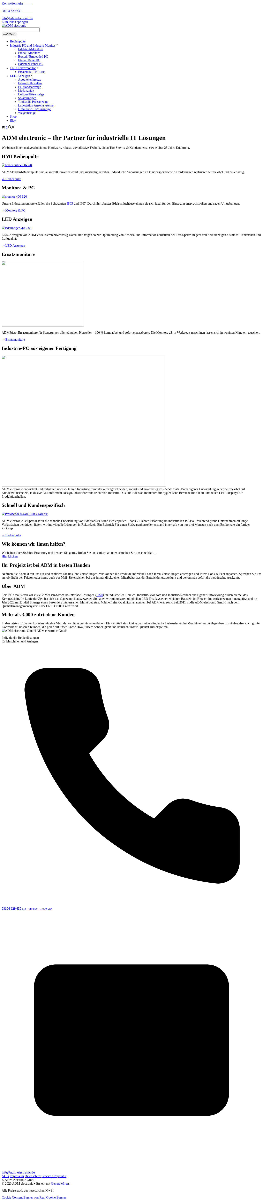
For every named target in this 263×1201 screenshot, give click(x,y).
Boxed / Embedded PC (33, 56)
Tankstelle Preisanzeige (33, 101)
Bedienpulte (17, 41)
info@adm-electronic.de (17, 18)
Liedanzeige (26, 90)
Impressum (17, 1176)
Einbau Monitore (29, 53)
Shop (13, 116)
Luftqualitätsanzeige (31, 94)
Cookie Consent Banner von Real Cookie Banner (34, 1197)
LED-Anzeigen (20, 76)
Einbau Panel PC (29, 60)
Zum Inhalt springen (15, 22)
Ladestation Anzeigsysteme (35, 105)
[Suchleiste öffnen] (11, 127)
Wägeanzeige (27, 112)
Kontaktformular (17, 3)
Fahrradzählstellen (30, 83)
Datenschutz (33, 1176)
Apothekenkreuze (29, 79)
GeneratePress (60, 1183)
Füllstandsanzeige (29, 87)
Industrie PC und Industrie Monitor (32, 45)
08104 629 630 (17, 11)
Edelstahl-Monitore (30, 49)
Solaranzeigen (27, 98)
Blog (13, 120)
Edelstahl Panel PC (30, 64)
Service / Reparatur (54, 1176)
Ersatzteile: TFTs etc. (31, 71)
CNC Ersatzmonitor (23, 68)
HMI (99, 595)
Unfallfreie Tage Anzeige (34, 109)
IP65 (70, 203)
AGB (5, 1176)
